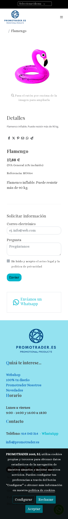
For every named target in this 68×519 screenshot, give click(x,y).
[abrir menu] (61, 17)
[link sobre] (34, 343)
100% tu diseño (18, 380)
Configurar (23, 499)
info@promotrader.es (22, 442)
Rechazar (46, 499)
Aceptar (34, 509)
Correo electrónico (21, 224)
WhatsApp (50, 433)
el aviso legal (45, 261)
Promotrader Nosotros (23, 385)
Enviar (14, 277)
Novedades (14, 390)
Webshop (13, 375)
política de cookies (41, 490)
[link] (15, 16)
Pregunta (14, 240)
